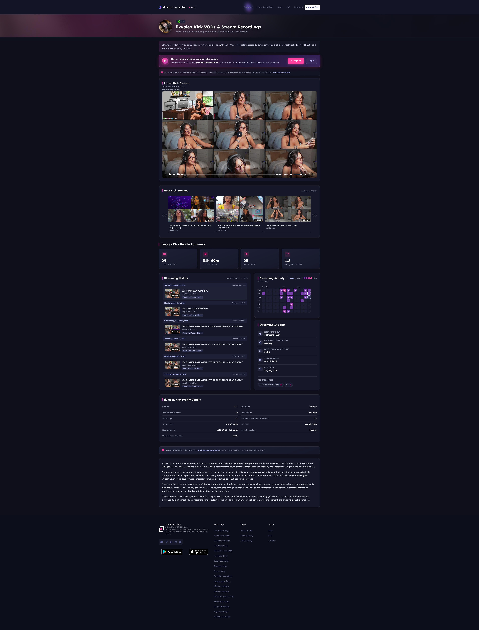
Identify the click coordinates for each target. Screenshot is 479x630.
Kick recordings (220, 546)
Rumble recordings (222, 616)
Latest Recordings (265, 7)
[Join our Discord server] (161, 541)
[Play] (170, 174)
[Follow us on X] (171, 541)
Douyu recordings (221, 606)
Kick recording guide (281, 72)
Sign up (297, 60)
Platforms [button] (248, 7)
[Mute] (291, 174)
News (279, 7)
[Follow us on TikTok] (166, 541)
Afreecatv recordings (223, 551)
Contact (272, 540)
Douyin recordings (222, 540)
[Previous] (164, 215)
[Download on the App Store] (198, 552)
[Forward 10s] (178, 174)
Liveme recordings (222, 581)
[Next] (314, 215)
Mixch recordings (221, 586)
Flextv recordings (221, 591)
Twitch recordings (221, 535)
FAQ (288, 7)
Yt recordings (219, 571)
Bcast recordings (221, 561)
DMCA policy (246, 540)
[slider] (228, 174)
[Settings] (305, 174)
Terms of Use (246, 530)
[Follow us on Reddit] (180, 541)
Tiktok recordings (221, 530)
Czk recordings (220, 566)
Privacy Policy (247, 535)
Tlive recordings (220, 556)
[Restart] (166, 174)
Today (291, 278)
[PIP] (309, 174)
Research (298, 7)
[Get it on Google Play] (171, 552)
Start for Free (312, 7)
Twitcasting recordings (224, 596)
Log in (311, 61)
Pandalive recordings (223, 576)
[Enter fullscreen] (313, 174)
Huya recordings (221, 611)
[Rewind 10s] (174, 174)
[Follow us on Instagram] (176, 541)
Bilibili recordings (221, 601)
